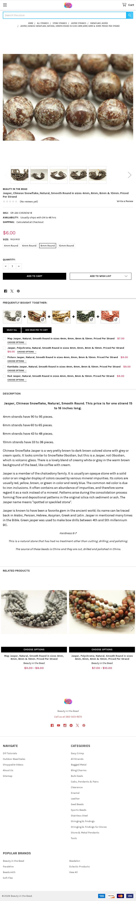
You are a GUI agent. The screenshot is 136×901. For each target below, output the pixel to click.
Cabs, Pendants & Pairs (85, 781)
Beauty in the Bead (13, 860)
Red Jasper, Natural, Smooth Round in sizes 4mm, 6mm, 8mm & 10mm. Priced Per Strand (60, 376)
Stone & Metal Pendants (85, 832)
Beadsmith (9, 872)
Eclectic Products (79, 866)
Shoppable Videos (13, 764)
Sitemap (7, 776)
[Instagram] (65, 725)
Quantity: (9, 259)
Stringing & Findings (83, 821)
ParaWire (8, 866)
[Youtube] (58, 725)
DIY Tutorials (10, 753)
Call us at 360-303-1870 (68, 716)
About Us (8, 770)
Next (129, 174)
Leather (75, 798)
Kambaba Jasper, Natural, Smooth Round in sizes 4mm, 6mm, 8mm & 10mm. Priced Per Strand (64, 366)
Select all (12, 330)
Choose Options (16, 342)
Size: (11, 239)
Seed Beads (77, 804)
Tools (74, 838)
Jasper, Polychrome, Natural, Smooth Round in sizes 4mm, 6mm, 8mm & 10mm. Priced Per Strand (65, 347)
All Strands (77, 759)
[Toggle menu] (5, 5)
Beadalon (74, 860)
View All (73, 872)
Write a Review (125, 201)
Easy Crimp (77, 753)
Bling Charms (79, 770)
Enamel (75, 793)
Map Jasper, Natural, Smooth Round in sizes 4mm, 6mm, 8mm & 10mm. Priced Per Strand (61, 338)
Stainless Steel (79, 815)
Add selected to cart (36, 330)
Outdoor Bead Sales (14, 759)
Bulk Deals (77, 776)
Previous (6, 174)
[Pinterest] (18, 291)
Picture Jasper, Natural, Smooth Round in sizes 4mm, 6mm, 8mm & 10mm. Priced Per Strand (62, 357)
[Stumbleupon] (71, 725)
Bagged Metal (78, 764)
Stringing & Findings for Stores (89, 826)
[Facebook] (5, 291)
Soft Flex (8, 877)
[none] (68, 97)
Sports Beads (78, 809)
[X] (12, 291)
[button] (100, 276)
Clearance (77, 787)
